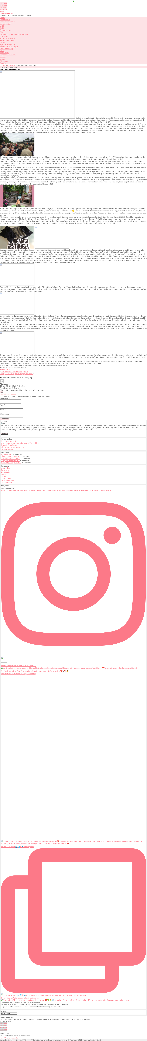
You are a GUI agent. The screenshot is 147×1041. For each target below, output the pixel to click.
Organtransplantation (7, 22)
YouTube (3, 9)
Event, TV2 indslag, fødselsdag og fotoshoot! (16, 374)
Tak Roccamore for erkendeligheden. (14, 372)
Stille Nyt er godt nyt (8, 441)
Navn (2, 405)
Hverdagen (4, 36)
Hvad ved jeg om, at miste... (11, 463)
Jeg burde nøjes (6, 455)
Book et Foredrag (6, 49)
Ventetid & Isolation (7, 40)
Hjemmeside (4, 414)
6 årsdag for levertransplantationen (13, 447)
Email (2, 11)
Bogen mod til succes (8, 55)
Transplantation (6, 482)
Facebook (3, 3)
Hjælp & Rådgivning (7, 44)
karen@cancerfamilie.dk (9, 1038)
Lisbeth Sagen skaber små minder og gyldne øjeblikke (20, 443)
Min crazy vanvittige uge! (10, 69)
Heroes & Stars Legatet (9, 445)
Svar (1, 392)
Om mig (3, 57)
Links (2, 51)
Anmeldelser (4, 53)
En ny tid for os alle (8, 449)
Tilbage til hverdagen (7, 38)
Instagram (3, 5)
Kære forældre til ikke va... (10, 457)
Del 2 (2, 28)
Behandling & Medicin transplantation (14, 34)
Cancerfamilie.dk (6, 14)
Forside (2, 18)
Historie (3, 32)
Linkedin (3, 7)
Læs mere (4, 434)
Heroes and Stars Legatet (9, 47)
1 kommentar (5, 370)
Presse (2, 59)
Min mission (4, 61)
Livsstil (2, 42)
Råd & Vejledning (7, 480)
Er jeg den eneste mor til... (10, 461)
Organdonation (5, 24)
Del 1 (2, 26)
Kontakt (3, 63)
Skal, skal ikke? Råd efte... (10, 459)
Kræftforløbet (5, 20)
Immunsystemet (5, 30)
